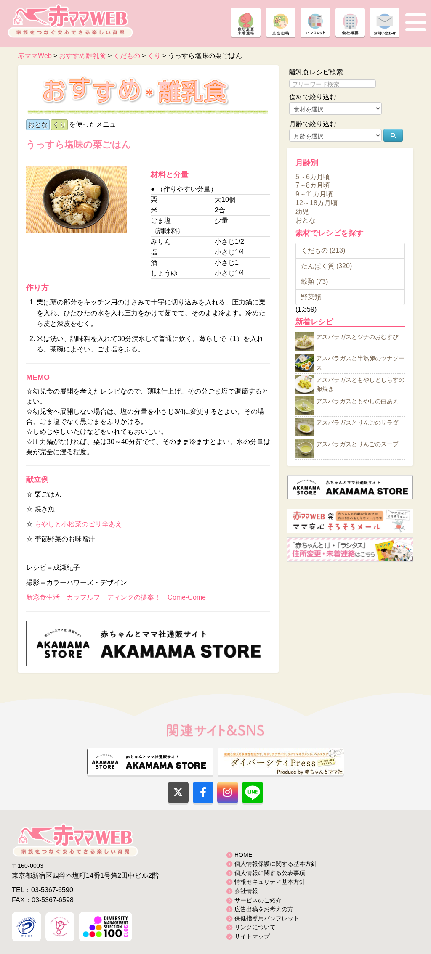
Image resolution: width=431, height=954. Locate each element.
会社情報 (246, 891)
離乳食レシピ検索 (316, 72)
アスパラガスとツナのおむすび (357, 337)
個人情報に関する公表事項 (269, 872)
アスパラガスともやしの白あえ (357, 401)
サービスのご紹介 (258, 900)
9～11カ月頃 (314, 194)
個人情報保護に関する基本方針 (275, 863)
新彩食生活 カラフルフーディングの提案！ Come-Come (116, 597)
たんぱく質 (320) (326, 266)
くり (59, 124)
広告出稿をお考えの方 (263, 909)
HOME (243, 854)
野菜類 (311, 297)
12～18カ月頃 (316, 202)
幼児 (302, 211)
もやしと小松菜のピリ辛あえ (78, 524)
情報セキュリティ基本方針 (269, 881)
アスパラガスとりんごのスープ (357, 444)
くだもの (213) (323, 250)
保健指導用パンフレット (266, 918)
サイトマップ (252, 936)
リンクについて (255, 927)
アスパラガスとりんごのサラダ (357, 423)
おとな (38, 124)
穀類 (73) (314, 281)
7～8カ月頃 (312, 185)
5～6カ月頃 (312, 176)
